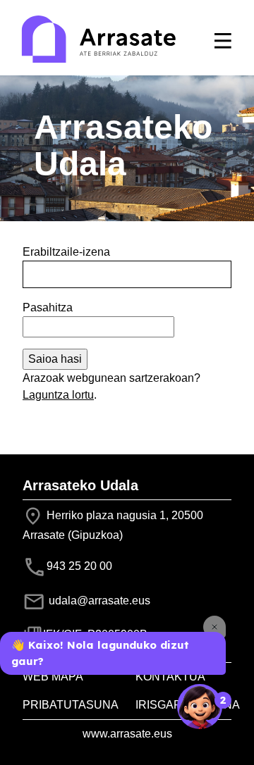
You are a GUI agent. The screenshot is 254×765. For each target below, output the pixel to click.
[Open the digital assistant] (199, 706)
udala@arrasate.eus (98, 601)
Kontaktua (170, 677)
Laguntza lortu (58, 395)
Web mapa (53, 677)
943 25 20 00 (79, 566)
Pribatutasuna (71, 705)
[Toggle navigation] (223, 41)
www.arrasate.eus (127, 734)
